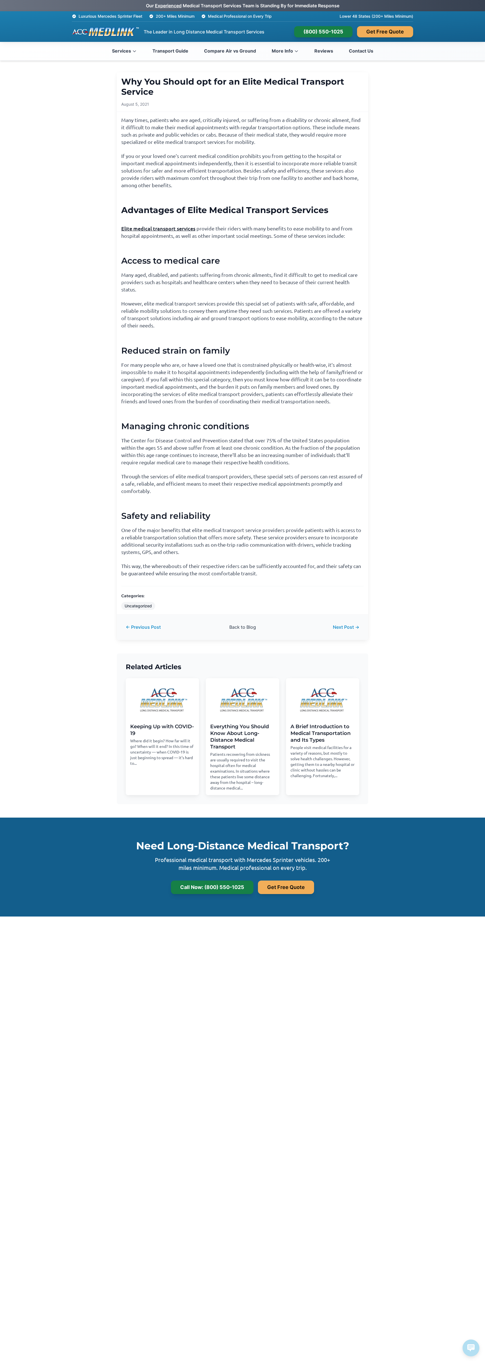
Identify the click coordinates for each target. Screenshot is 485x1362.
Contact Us (361, 51)
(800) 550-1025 (323, 32)
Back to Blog (242, 627)
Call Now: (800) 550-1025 (212, 887)
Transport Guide (170, 51)
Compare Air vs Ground (230, 51)
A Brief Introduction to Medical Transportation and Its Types (320, 733)
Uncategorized (138, 605)
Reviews (323, 51)
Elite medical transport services (158, 228)
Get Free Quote (385, 32)
